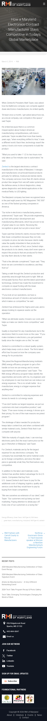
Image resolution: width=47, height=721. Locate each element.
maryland (26, 520)
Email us (10, 636)
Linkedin (10, 661)
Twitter (10, 656)
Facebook (11, 650)
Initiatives (20, 715)
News (39, 715)
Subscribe (12, 681)
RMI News (34, 517)
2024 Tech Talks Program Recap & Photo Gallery (21, 590)
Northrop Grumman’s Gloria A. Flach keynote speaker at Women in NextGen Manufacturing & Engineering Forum (34, 540)
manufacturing (17, 520)
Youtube (10, 666)
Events (30, 715)
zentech (41, 520)
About (9, 715)
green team (7, 520)
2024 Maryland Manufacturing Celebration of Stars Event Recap (22, 568)
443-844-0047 (13, 631)
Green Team (18, 517)
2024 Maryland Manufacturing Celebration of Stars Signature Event (22, 575)
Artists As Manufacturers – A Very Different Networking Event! (19, 583)
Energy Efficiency (7, 517)
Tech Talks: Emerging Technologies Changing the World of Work (22, 596)
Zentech (5, 166)
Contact (25, 717)
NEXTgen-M (26, 517)
